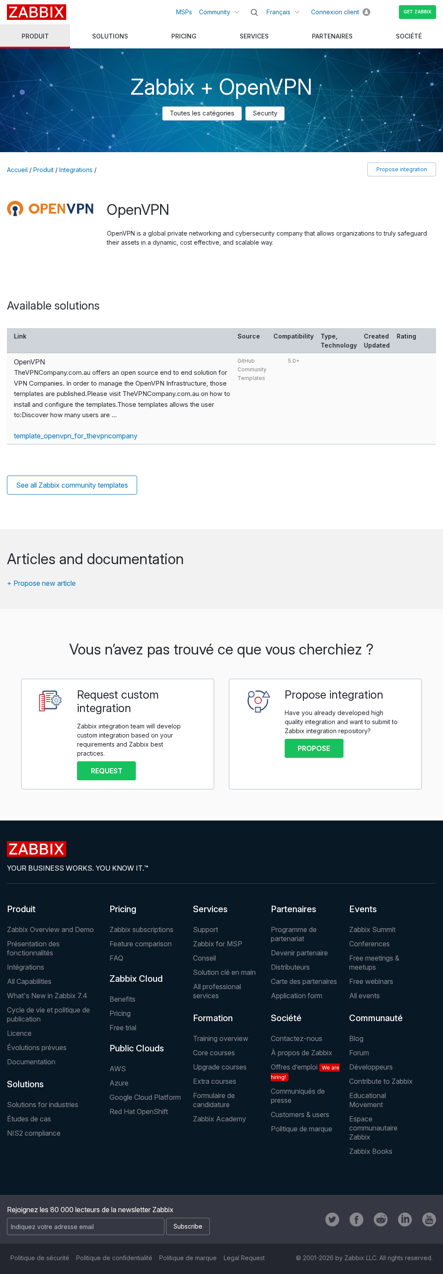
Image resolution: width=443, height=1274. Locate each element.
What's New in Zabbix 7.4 (47, 995)
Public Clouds (136, 1048)
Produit (43, 169)
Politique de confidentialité (114, 1257)
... (114, 415)
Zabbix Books (370, 1151)
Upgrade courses (220, 1067)
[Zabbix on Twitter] (332, 1219)
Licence (19, 1033)
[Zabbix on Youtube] (429, 1219)
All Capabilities (29, 981)
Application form (296, 995)
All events (364, 995)
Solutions (25, 1084)
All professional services (217, 991)
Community (214, 12)
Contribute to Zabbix (381, 1081)
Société (286, 1018)
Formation (213, 1018)
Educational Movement (367, 1100)
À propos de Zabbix (301, 1052)
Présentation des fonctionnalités (33, 948)
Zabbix (36, 12)
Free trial (122, 1027)
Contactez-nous (296, 1038)
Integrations (76, 169)
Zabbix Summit (372, 929)
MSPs (184, 12)
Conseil (204, 958)
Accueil (17, 169)
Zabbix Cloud (136, 979)
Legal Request (244, 1257)
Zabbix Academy (219, 1118)
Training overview (220, 1038)
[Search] (254, 12)
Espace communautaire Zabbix (373, 1127)
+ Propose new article (41, 583)
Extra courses (214, 1081)
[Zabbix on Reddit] (381, 1219)
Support (205, 929)
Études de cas (29, 1118)
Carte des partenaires (304, 981)
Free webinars (371, 981)
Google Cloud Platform (145, 1097)
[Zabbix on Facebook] (356, 1219)
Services (210, 909)
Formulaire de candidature (214, 1100)
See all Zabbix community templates (72, 485)
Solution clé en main (224, 972)
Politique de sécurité (39, 1257)
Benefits (122, 999)
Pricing (122, 909)
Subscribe (187, 1226)
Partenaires (293, 909)
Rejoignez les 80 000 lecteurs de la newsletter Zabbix (90, 1209)
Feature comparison (140, 943)
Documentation (31, 1061)
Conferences (369, 943)
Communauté (376, 1018)
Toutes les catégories (202, 113)
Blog (356, 1038)
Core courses (214, 1052)
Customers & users (300, 1114)
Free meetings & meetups (374, 962)
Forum (359, 1052)
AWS (117, 1068)
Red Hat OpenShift (138, 1111)
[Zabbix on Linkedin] (405, 1219)
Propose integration (401, 169)
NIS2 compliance (34, 1133)
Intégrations (25, 967)
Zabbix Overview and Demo (50, 929)
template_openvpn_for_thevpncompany (76, 435)
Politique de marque (301, 1128)
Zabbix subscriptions (141, 929)
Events (363, 909)
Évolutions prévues (37, 1047)
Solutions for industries (42, 1104)
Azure (118, 1083)
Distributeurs (290, 967)
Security (265, 113)
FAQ (116, 958)
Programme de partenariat (294, 934)
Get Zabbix (417, 11)
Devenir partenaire (299, 952)
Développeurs (371, 1067)
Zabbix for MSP (217, 943)
